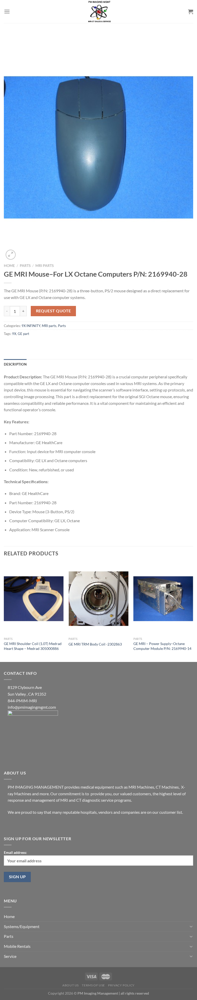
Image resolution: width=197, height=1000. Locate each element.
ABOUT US (70, 985)
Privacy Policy (121, 985)
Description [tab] (15, 364)
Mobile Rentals (17, 946)
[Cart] (190, 11)
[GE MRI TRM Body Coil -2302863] (98, 599)
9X (14, 334)
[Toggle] (191, 926)
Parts (25, 266)
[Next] (193, 612)
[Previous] (4, 612)
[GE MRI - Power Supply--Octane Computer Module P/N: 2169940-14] (163, 598)
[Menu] (7, 11)
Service (10, 956)
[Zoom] (11, 255)
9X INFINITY (31, 326)
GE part (23, 334)
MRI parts (44, 266)
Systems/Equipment (22, 926)
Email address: (15, 852)
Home (9, 266)
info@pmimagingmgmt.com (32, 707)
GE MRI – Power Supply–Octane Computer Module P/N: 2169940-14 (162, 646)
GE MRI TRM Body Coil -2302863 (95, 644)
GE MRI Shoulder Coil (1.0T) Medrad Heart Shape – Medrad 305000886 (33, 646)
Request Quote (53, 311)
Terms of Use (93, 985)
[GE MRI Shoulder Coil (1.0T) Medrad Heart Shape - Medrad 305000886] (34, 599)
